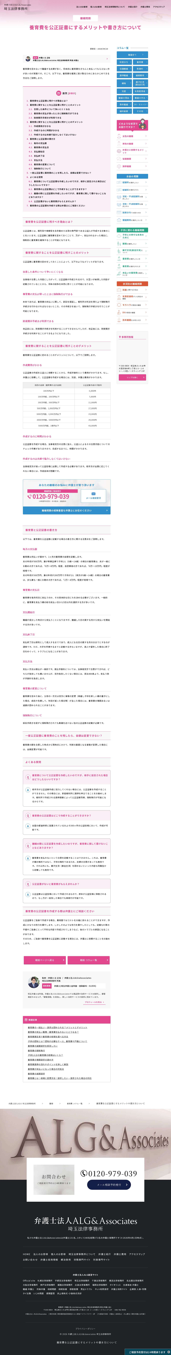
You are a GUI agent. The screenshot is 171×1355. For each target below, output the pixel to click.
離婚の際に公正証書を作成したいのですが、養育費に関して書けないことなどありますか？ (67, 195)
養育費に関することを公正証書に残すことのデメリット (55, 121)
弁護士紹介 (104, 1254)
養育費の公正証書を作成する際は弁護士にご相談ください (56, 205)
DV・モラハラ (140, 104)
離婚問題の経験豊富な (67, 510)
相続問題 (52, 1289)
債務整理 (50, 1293)
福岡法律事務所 (99, 1284)
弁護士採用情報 (49, 1259)
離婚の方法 (140, 97)
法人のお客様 (40, 1254)
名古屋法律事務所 (135, 1280)
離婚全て (132, 54)
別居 (124, 91)
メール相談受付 (93, 497)
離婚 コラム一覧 (88, 960)
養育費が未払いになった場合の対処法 (46, 1068)
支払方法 (35, 160)
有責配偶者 (140, 91)
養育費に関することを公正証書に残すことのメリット (54, 104)
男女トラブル (86, 1289)
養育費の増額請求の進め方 (40, 1059)
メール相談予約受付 (109, 1185)
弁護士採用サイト (119, 1289)
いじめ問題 (38, 1293)
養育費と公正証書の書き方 (41, 138)
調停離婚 (124, 75)
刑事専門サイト (101, 1259)
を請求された (131, 189)
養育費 (140, 62)
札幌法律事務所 (45, 1280)
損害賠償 (74, 1289)
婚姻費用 (140, 75)
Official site (29, 1280)
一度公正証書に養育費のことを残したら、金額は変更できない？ (59, 172)
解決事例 (66, 1259)
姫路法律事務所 (65, 1284)
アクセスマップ (137, 1254)
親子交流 (140, 83)
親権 (124, 83)
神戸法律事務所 (47, 1284)
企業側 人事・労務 (138, 1289)
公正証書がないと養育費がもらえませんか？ (52, 201)
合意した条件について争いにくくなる (49, 109)
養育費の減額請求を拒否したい (43, 1045)
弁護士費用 (120, 1254)
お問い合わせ (30, 1259)
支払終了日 (37, 155)
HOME (27, 1254)
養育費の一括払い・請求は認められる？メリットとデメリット (57, 1027)
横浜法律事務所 (116, 1280)
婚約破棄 (124, 111)
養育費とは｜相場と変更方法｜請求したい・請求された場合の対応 (60, 1078)
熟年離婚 (124, 104)
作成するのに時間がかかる (44, 130)
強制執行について (40, 168)
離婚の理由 (124, 97)
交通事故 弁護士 (131, 1284)
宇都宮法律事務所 (63, 1280)
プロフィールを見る (93, 1002)
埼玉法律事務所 (81, 1280)
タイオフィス (115, 1284)
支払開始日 (37, 151)
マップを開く (132, 377)
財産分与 (124, 62)
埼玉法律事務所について (82, 1254)
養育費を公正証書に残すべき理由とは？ (47, 100)
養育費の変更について (42, 164)
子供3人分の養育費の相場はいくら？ (45, 1055)
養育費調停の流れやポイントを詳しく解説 (48, 1064)
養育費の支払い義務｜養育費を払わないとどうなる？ (53, 1031)
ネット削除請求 (102, 1289)
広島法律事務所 (82, 1284)
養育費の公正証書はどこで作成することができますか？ (58, 189)
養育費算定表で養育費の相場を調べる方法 (48, 1036)
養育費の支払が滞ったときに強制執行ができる (53, 113)
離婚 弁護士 (28, 1289)
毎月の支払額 (38, 143)
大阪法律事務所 (30, 1284)
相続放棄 (63, 1289)
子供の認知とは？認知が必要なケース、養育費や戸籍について (57, 1041)
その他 (140, 111)
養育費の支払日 (39, 147)
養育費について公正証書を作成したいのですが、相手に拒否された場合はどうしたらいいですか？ (67, 183)
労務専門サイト (82, 1259)
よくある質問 (35, 177)
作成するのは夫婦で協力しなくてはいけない (52, 134)
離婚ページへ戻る (44, 960)
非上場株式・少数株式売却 (69, 1293)
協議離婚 (124, 68)
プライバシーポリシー (85, 1328)
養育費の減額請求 (36, 1073)
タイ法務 (27, 1293)
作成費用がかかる (40, 126)
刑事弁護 (41, 1289)
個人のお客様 (58, 1254)
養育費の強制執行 (36, 1050)
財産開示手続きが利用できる (45, 117)
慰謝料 (140, 68)
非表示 (72, 93)
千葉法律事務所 (99, 1280)
